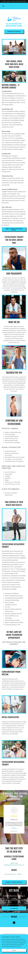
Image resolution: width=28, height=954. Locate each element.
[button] (3, 6)
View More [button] (14, 828)
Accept (14, 950)
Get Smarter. (14, 908)
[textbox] (14, 903)
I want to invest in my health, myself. (14, 229)
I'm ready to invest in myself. (14, 882)
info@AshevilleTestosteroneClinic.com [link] (14, 865)
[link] (14, 18)
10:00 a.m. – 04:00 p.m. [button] (16, 874)
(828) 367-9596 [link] (14, 863)
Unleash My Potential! (14, 31)
